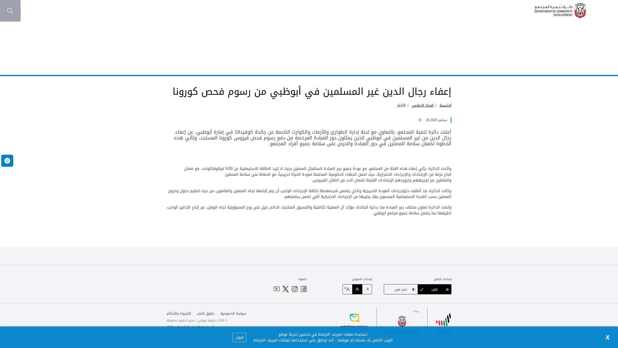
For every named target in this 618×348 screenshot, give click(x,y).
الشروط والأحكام (179, 313)
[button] (7, 161)
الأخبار (401, 105)
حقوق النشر (205, 313)
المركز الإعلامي (55, 10)
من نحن (79, 10)
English (30, 11)
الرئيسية (445, 105)
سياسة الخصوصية (233, 313)
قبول (239, 337)
